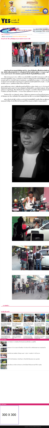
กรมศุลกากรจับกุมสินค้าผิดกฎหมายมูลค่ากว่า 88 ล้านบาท (16, 337)
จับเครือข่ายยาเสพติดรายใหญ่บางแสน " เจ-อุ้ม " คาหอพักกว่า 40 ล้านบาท (23, 353)
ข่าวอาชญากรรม (7, 34)
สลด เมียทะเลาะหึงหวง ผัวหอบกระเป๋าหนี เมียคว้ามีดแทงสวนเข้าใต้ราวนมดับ (24, 364)
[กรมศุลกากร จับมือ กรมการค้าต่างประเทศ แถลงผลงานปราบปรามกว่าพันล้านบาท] (28, 321)
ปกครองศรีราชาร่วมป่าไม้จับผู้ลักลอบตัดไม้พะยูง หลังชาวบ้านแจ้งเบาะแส (39, 337)
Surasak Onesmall (8, 36)
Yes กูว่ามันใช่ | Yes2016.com (36, 426)
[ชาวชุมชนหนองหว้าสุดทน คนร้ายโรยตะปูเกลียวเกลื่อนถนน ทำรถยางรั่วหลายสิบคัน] (28, 334)
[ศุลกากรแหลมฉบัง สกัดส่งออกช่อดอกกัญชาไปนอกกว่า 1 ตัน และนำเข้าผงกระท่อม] (40, 321)
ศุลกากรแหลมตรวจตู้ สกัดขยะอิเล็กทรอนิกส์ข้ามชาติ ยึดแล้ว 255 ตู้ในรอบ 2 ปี (6, 324)
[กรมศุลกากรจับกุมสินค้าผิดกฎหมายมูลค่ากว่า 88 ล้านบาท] (17, 334)
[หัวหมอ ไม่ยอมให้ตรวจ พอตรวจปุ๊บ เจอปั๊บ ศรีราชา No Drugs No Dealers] (6, 334)
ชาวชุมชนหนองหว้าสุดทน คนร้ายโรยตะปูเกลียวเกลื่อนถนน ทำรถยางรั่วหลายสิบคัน (28, 337)
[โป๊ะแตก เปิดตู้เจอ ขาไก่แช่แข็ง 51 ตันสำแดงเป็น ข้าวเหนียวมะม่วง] (17, 321)
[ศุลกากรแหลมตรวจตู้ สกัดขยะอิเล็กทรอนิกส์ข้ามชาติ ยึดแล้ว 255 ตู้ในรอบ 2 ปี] (6, 321)
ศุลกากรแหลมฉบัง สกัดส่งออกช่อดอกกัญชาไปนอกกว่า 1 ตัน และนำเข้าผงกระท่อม (39, 324)
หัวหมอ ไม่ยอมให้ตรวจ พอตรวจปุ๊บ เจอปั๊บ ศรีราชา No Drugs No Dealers (5, 337)
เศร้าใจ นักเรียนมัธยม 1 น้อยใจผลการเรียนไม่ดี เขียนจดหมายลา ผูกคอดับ (23, 359)
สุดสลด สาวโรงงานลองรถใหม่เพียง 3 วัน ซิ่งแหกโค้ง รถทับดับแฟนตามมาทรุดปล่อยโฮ (26, 347)
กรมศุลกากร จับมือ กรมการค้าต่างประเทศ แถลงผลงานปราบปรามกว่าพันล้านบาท (28, 324)
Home (2, 34)
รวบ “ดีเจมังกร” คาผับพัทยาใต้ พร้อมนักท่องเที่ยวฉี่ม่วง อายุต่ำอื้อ (21, 341)
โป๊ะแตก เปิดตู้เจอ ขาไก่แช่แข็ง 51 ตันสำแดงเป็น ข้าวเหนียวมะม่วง (16, 324)
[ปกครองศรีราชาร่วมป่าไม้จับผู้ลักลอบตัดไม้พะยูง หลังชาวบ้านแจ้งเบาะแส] (40, 334)
